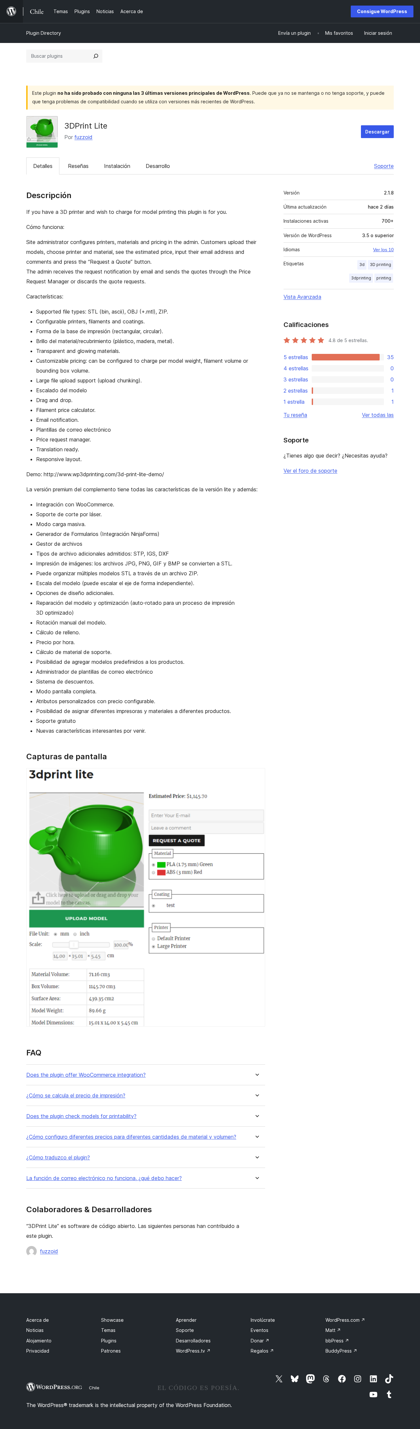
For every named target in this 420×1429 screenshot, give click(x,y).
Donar (260, 1340)
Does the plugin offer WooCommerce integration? (86, 1075)
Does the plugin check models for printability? (81, 1116)
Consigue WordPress (382, 11)
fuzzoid (83, 137)
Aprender (186, 1320)
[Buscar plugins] (95, 56)
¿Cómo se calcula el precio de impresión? (75, 1095)
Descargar (377, 131)
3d (362, 264)
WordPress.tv (193, 1351)
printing (383, 278)
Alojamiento (39, 1340)
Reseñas (78, 166)
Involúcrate (263, 1320)
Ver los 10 (383, 249)
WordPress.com (345, 1320)
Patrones (111, 1351)
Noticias (35, 1330)
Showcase (112, 1320)
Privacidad (37, 1351)
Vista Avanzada (302, 297)
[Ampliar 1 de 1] (256, 777)
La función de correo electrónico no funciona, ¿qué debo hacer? (104, 1178)
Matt (333, 1330)
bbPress (337, 1340)
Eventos (259, 1330)
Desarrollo (158, 166)
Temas (108, 1330)
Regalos (262, 1351)
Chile (94, 1387)
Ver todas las (378, 415)
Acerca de (37, 1320)
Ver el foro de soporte (310, 470)
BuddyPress (341, 1351)
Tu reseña (295, 415)
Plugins (108, 1340)
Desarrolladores (193, 1340)
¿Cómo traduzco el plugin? (58, 1157)
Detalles (42, 166)
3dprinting (361, 278)
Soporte (384, 166)
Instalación (117, 166)
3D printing (380, 264)
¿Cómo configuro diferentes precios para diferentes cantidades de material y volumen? (131, 1137)
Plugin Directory (43, 33)
